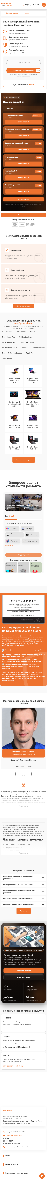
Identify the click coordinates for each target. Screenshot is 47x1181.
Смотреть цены (23, 977)
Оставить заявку (24, 971)
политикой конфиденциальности (27, 75)
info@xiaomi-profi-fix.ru (13, 1066)
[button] (19, 774)
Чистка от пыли (11, 157)
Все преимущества (23, 306)
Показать (23, 911)
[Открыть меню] (44, 5)
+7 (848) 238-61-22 (32, 4)
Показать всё (23, 199)
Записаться (22, 122)
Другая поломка (23, 215)
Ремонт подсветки (12, 185)
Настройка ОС (11, 171)
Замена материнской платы (16, 143)
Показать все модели (23, 460)
